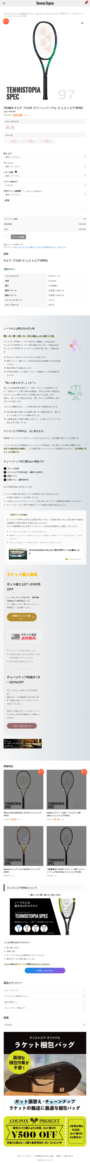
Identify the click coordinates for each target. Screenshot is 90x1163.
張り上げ (8, 153)
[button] (82, 23)
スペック (9, 135)
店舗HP (58, 1156)
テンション (9, 162)
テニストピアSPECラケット (22, 13)
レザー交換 (10, 172)
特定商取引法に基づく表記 (44, 1156)
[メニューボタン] (4, 3)
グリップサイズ (12, 121)
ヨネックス (39, 13)
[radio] (8, 127)
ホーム (6, 13)
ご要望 (6, 200)
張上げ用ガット (11, 1002)
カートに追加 (18, 236)
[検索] (84, 1024)
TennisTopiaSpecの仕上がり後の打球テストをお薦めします (54, 552)
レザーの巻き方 (11, 181)
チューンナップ (11, 990)
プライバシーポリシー (25, 1156)
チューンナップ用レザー (15, 1007)
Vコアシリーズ (52, 13)
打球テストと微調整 (13, 191)
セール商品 (29, 247)
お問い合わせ (68, 1156)
